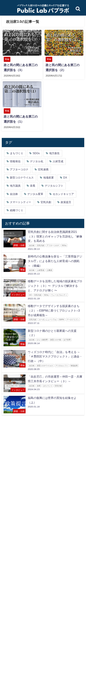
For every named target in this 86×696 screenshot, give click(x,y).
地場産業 (48, 177)
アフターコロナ (19, 169)
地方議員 (15, 185)
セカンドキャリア (63, 194)
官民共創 (46, 202)
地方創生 (54, 153)
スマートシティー (20, 202)
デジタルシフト (54, 185)
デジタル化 (36, 161)
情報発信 (15, 161)
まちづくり (16, 153)
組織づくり (16, 210)
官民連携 (43, 169)
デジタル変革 (35, 194)
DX (65, 177)
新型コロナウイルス (22, 177)
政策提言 (66, 202)
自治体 (14, 194)
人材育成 (58, 161)
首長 (32, 185)
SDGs (36, 153)
